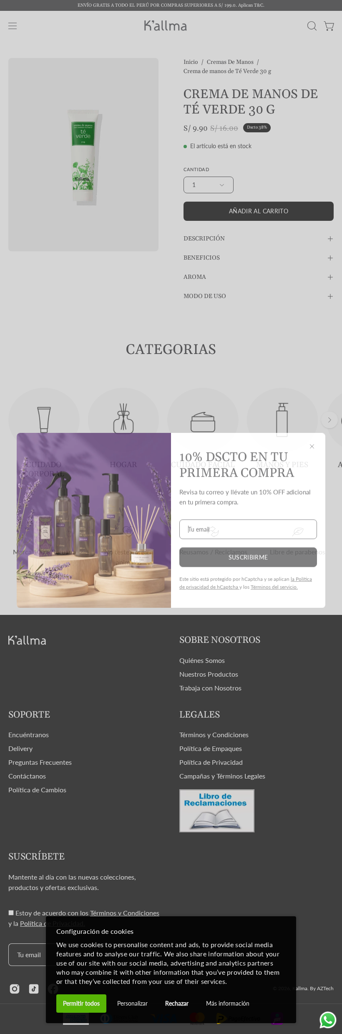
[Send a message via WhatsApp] (328, 1020)
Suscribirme (248, 553)
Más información (227, 1003)
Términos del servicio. (274, 583)
